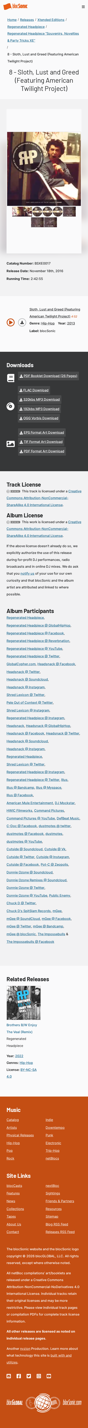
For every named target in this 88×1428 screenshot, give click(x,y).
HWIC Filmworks (19, 810)
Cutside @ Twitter (20, 857)
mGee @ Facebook (56, 919)
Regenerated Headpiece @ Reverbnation (38, 641)
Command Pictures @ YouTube (31, 818)
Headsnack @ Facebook (56, 664)
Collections (15, 1209)
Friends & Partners (60, 1201)
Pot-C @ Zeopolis (54, 864)
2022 (19, 1056)
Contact (13, 1232)
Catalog (13, 1120)
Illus (64, 780)
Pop (10, 1150)
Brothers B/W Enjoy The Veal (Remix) (22, 1028)
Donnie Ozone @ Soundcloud (30, 872)
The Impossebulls (51, 934)
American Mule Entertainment (30, 803)
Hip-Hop (13, 1143)
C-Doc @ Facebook (22, 826)
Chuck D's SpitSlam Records (29, 911)
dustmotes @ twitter (55, 826)
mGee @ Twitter (19, 926)
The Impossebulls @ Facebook (30, 942)
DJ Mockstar (65, 803)
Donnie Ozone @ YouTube (27, 895)
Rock (10, 1158)
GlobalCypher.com (21, 664)
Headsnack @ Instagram (26, 687)
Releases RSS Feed (60, 1232)
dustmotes (53, 834)
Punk (49, 1135)
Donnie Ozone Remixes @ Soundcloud (37, 880)
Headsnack (15, 726)
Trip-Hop (53, 1150)
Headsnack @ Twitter (23, 672)
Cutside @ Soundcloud (25, 849)
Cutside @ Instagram (52, 857)
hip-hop (48, 323)
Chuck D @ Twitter (21, 903)
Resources (54, 1209)
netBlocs (52, 1158)
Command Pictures (49, 810)
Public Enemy (59, 895)
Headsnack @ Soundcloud (27, 679)
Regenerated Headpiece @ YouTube (34, 648)
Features (13, 1193)
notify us (27, 573)
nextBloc (52, 1186)
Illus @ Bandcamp (20, 787)
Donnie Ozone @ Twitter (25, 888)
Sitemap (52, 1216)
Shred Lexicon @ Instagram (28, 710)
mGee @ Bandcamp (48, 926)
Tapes (11, 1216)
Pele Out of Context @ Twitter (30, 702)
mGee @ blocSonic (21, 934)
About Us (14, 1224)
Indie (49, 1120)
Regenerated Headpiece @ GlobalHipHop (38, 625)
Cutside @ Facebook (23, 864)
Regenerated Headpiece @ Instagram (35, 718)
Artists (12, 1127)
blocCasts (14, 1186)
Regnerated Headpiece (24, 756)
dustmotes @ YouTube (24, 841)
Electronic (53, 1143)
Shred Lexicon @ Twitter (25, 695)
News (11, 1201)
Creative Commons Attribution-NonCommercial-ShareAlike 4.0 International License (44, 498)
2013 (71, 323)
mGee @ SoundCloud (23, 919)
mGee (57, 911)
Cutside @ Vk (54, 849)
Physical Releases (20, 1135)
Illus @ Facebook (20, 795)
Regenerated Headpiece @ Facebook (35, 633)
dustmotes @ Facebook (25, 834)
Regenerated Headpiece (25, 617)
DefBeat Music (68, 818)
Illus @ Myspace (48, 787)
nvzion (25, 1349)
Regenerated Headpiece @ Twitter (33, 656)
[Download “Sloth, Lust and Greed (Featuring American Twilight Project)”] (22, 322)
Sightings (53, 1193)
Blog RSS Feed (57, 1224)
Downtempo (55, 1127)
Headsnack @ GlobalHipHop (48, 726)
